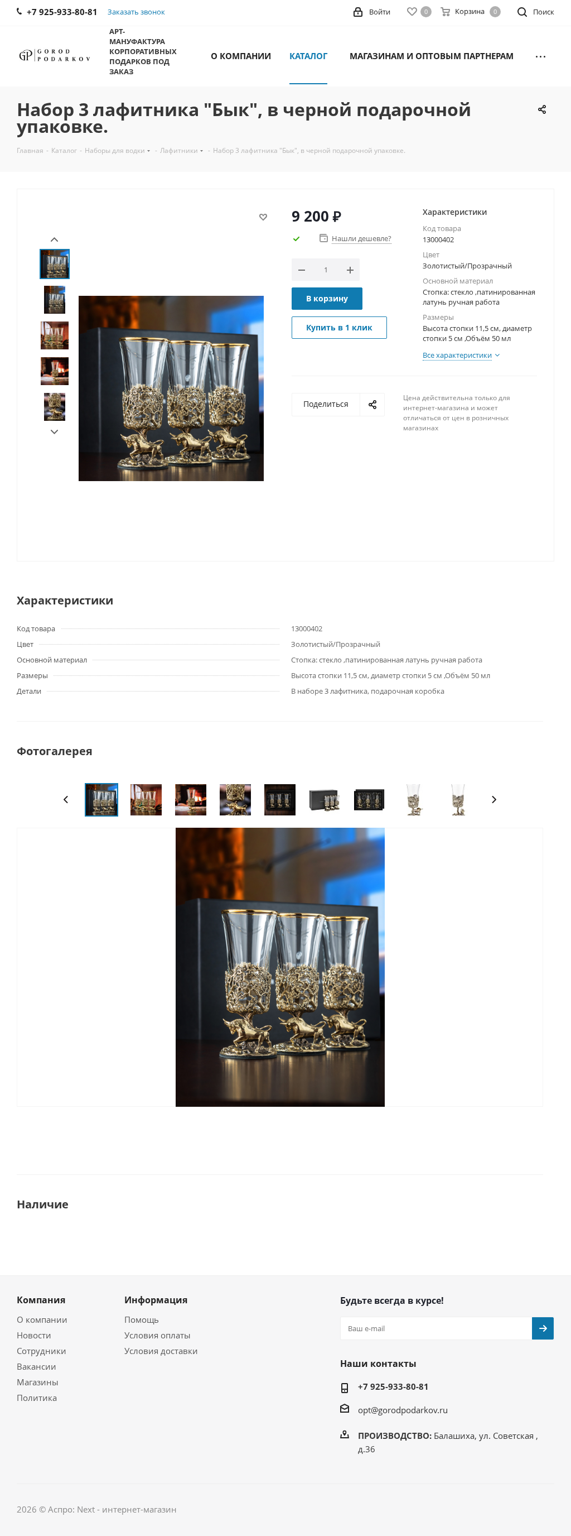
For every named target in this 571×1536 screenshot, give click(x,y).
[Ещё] (540, 55)
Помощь (141, 1319)
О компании (42, 1319)
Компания (41, 1300)
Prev (54, 240)
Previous (66, 799)
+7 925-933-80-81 (393, 1386)
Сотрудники (41, 1350)
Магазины (38, 1382)
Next (54, 432)
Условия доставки (161, 1350)
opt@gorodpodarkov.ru (403, 1409)
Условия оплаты (157, 1335)
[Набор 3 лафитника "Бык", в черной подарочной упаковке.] (280, 966)
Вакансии (36, 1366)
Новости (34, 1335)
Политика (37, 1397)
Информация (155, 1300)
